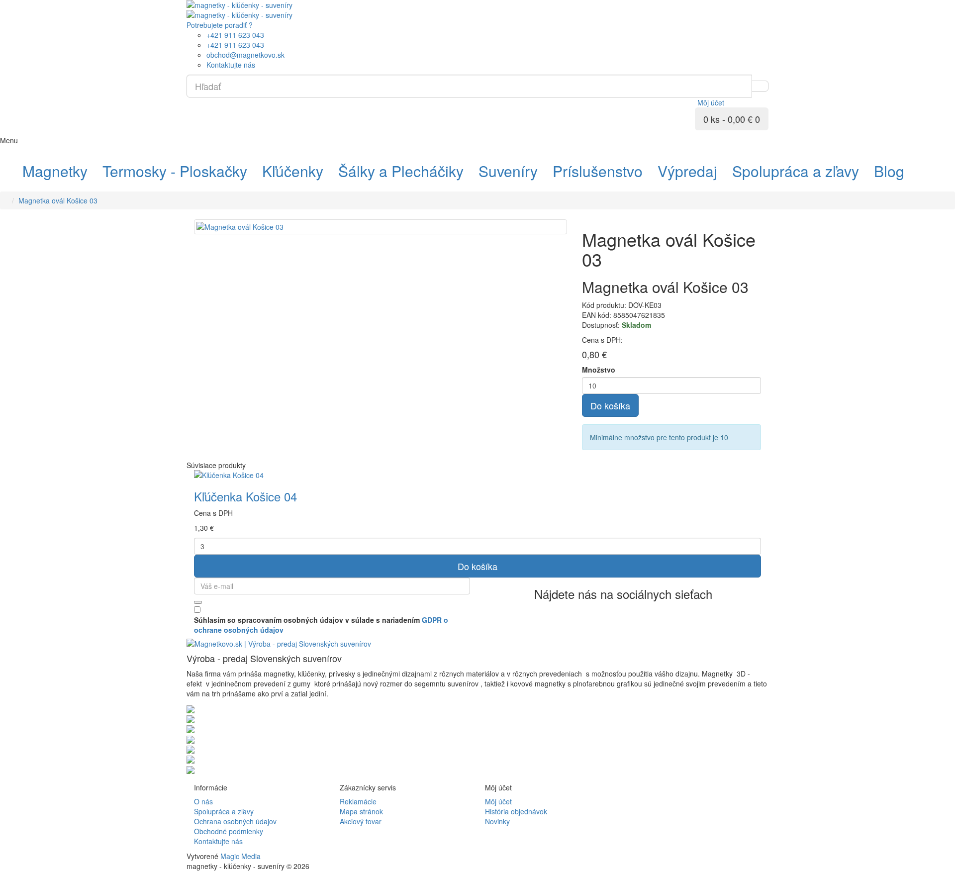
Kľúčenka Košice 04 (245, 496)
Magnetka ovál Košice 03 (57, 200)
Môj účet (498, 801)
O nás (203, 801)
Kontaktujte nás (218, 841)
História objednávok (516, 811)
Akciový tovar (361, 821)
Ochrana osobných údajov (235, 821)
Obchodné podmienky (228, 831)
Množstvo (598, 370)
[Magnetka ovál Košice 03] (380, 226)
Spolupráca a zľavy (224, 811)
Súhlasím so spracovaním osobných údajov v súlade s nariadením (321, 625)
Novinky (497, 821)
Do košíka (610, 405)
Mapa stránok (361, 811)
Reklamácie (358, 801)
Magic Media (240, 856)
